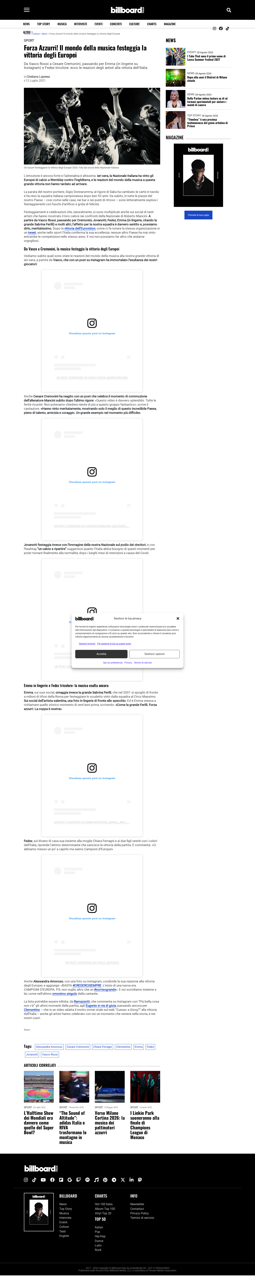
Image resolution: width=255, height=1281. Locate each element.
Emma (139, 1047)
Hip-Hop (100, 1236)
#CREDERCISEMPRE (87, 985)
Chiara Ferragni (102, 1047)
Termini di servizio (142, 1218)
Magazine (170, 24)
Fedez (150, 1047)
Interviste (80, 24)
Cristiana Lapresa (38, 76)
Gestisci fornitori (87, 643)
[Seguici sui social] (214, 28)
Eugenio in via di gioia (101, 1005)
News (26, 24)
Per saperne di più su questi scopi (114, 643)
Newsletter (137, 1204)
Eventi (98, 24)
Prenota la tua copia (198, 215)
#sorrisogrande (105, 989)
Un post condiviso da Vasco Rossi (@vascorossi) (92, 377)
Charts (151, 24)
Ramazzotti (82, 1001)
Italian (99, 1227)
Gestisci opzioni (154, 654)
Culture (134, 24)
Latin (98, 1245)
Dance (99, 1241)
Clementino (32, 1010)
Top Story (43, 24)
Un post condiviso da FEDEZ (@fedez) (92, 962)
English (64, 1235)
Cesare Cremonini (78, 1047)
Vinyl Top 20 (103, 1213)
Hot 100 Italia (104, 1204)
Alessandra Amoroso (49, 1047)
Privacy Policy (139, 1213)
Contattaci (137, 1208)
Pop (97, 1232)
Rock (98, 1250)
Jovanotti (32, 1054)
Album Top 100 (105, 1208)
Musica (62, 24)
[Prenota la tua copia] (198, 175)
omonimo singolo (64, 993)
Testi (62, 1231)
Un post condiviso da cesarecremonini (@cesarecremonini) (98, 526)
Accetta (101, 654)
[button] (178, 619)
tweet (32, 232)
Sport (29, 40)
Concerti (116, 24)
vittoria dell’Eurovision (79, 228)
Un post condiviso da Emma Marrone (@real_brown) (92, 822)
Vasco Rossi (50, 1054)
